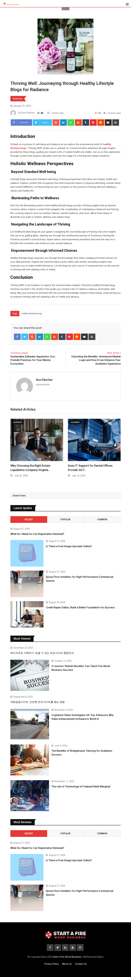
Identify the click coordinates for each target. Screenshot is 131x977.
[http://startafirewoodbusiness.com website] (38, 112)
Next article (113, 353)
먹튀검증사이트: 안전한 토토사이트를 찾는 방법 (37, 701)
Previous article (20, 353)
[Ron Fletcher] (41, 112)
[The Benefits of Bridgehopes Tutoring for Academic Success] (29, 759)
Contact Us (81, 963)
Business (18, 98)
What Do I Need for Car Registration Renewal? (37, 534)
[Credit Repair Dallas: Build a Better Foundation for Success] (26, 614)
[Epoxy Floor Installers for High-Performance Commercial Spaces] (26, 584)
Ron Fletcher (44, 379)
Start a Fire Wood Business (67, 956)
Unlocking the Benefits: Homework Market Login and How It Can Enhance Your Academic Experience (96, 360)
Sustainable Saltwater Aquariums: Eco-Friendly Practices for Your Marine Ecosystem (33, 360)
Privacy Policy (51, 963)
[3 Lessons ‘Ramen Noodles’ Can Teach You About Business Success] (29, 675)
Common (102, 519)
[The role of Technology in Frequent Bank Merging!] (29, 795)
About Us (67, 963)
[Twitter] (24, 337)
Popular (65, 519)
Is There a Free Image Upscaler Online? (69, 546)
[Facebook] (17, 337)
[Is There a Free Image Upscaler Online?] (26, 553)
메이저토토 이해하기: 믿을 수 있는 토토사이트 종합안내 (42, 652)
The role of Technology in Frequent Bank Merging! (80, 786)
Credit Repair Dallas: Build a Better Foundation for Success (80, 607)
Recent (29, 519)
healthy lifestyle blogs (32, 313)
